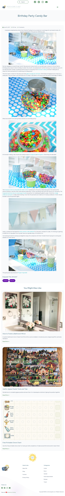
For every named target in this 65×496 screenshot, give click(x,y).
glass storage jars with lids (33, 73)
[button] (57, 7)
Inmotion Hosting (12, 492)
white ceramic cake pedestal (26, 231)
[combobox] (23, 2)
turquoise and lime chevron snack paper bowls (15, 193)
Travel (45, 482)
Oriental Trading (42, 69)
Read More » (6, 341)
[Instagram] (43, 2)
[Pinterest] (39, 2)
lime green (40, 154)
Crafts (45, 468)
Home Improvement (48, 476)
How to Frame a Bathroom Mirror (14, 334)
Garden (45, 473)
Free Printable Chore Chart (12, 442)
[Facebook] (35, 2)
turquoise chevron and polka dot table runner (16, 189)
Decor (45, 471)
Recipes (45, 479)
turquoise (32, 154)
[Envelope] (46, 2)
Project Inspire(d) (22, 272)
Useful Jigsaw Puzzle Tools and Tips (15, 389)
